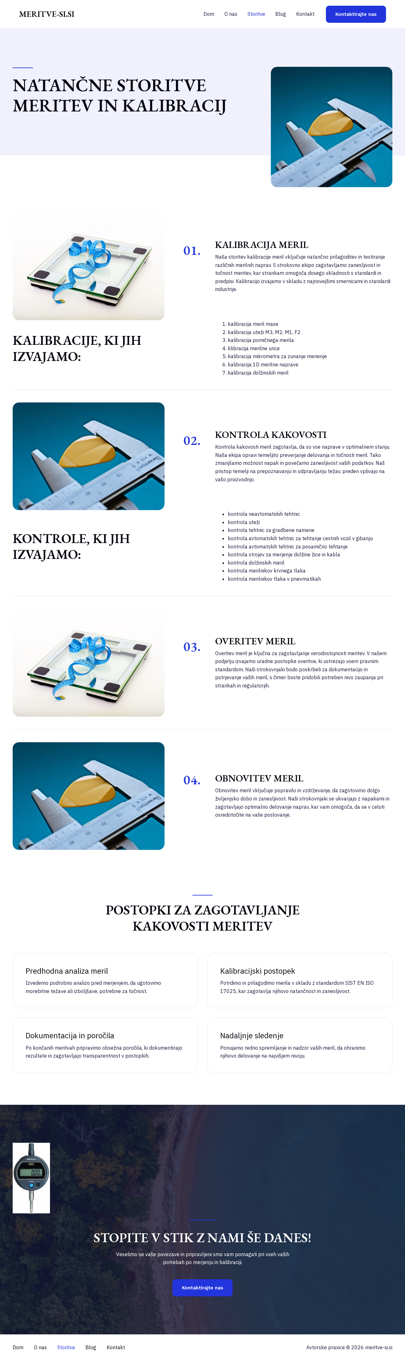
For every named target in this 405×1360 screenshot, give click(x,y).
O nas (230, 14)
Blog (280, 14)
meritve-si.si (46, 14)
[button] (356, 14)
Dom (208, 14)
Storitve (256, 14)
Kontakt (305, 14)
